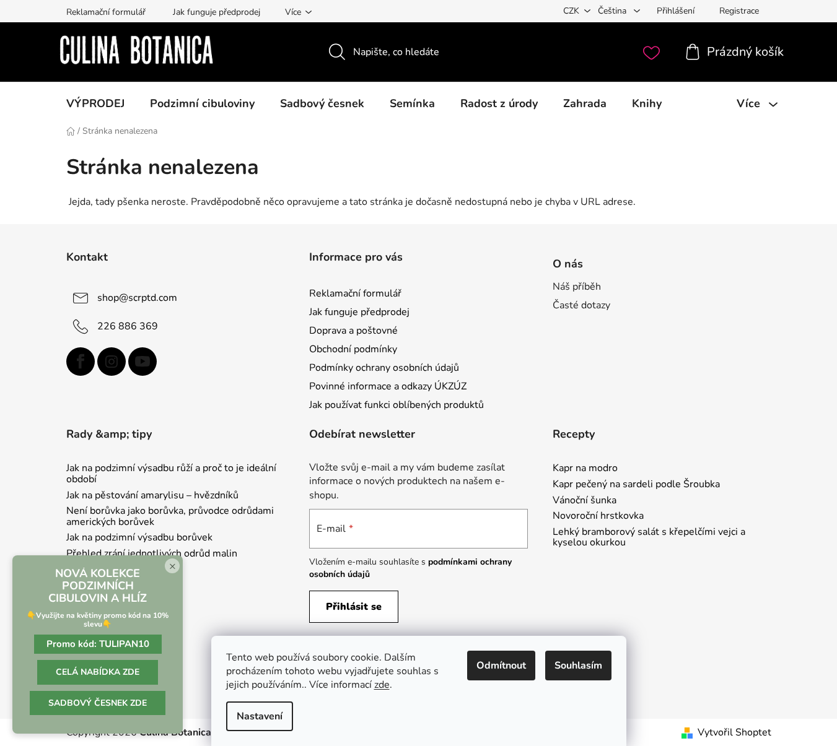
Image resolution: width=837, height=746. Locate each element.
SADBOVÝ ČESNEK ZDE (97, 703)
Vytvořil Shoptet (734, 732)
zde (382, 685)
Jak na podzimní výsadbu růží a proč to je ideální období (171, 474)
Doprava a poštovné (353, 330)
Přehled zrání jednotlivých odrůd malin (151, 554)
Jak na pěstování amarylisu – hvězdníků (152, 495)
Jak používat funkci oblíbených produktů (396, 405)
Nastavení (260, 716)
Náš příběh (577, 286)
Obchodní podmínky (353, 349)
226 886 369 (127, 325)
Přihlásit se (354, 607)
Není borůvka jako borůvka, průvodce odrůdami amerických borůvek (170, 516)
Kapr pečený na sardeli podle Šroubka (636, 484)
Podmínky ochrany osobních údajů (384, 368)
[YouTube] (142, 361)
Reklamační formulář (106, 12)
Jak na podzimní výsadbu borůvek (139, 538)
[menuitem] (95, 103)
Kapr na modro (585, 468)
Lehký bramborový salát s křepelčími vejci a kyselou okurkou (649, 538)
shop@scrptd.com (137, 297)
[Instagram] (111, 361)
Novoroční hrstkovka (598, 516)
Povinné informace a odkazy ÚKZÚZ (388, 386)
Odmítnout (501, 665)
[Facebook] (80, 361)
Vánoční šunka (584, 500)
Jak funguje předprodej (216, 12)
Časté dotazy (581, 305)
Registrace (739, 11)
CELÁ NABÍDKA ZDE (97, 672)
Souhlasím (578, 665)
